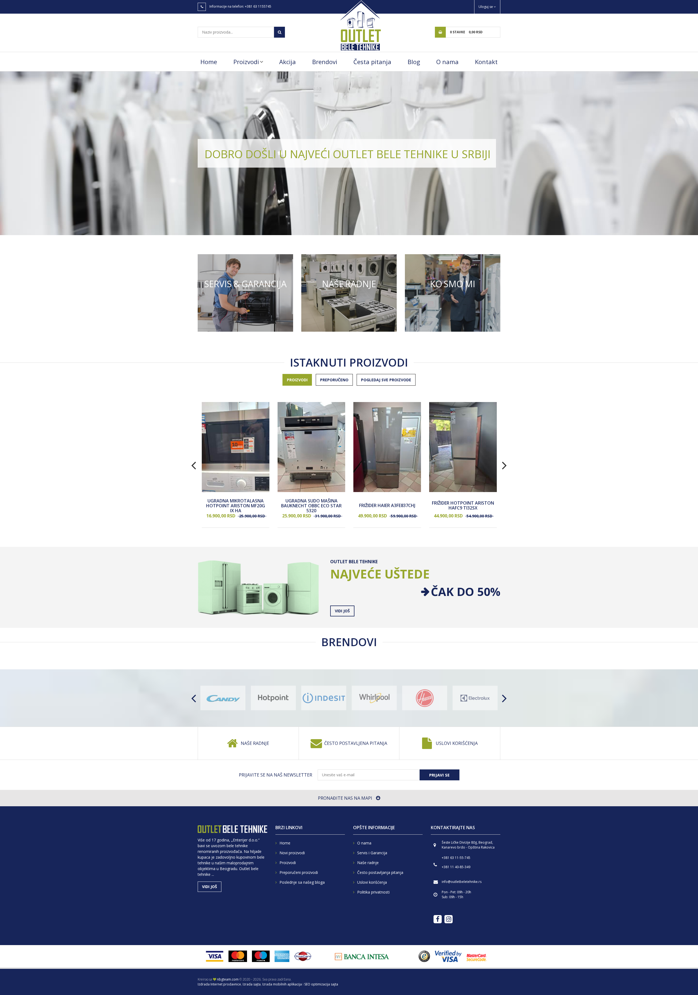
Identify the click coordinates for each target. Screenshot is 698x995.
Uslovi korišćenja (457, 743)
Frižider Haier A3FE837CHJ (387, 506)
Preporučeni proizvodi (298, 872)
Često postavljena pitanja (355, 743)
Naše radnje (255, 743)
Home (208, 62)
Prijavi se (439, 775)
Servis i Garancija (372, 852)
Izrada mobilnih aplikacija (282, 984)
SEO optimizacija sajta (321, 984)
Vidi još (245, 293)
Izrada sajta (252, 984)
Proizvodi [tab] (297, 379)
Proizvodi (246, 62)
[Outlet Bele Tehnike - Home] (360, 25)
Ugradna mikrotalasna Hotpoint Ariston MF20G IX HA (235, 506)
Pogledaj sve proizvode (386, 379)
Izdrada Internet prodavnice (219, 984)
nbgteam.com (228, 979)
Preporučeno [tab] (334, 379)
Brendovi (324, 62)
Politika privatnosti (373, 892)
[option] (349, 153)
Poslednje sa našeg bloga (302, 882)
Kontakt (486, 62)
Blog (414, 62)
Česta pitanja (372, 62)
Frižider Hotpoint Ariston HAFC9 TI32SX (463, 506)
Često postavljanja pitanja (380, 872)
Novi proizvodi (292, 852)
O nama (447, 62)
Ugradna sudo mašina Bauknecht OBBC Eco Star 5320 (311, 506)
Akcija (287, 62)
